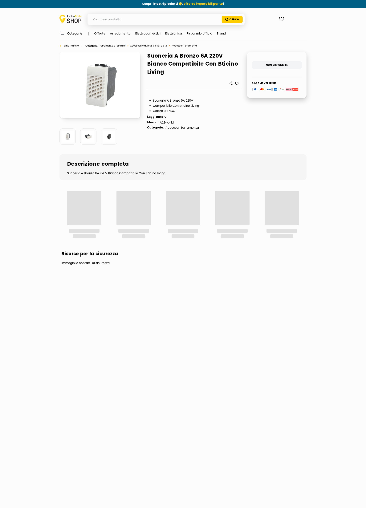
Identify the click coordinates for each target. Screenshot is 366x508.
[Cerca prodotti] (232, 19)
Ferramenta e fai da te (112, 45)
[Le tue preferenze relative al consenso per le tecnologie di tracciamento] (359, 501)
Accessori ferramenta (184, 45)
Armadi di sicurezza (83, 240)
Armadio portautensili (131, 240)
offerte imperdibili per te (203, 4)
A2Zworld (167, 122)
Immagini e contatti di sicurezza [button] (85, 212)
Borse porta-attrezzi (181, 240)
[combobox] (166, 19)
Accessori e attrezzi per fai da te (148, 45)
